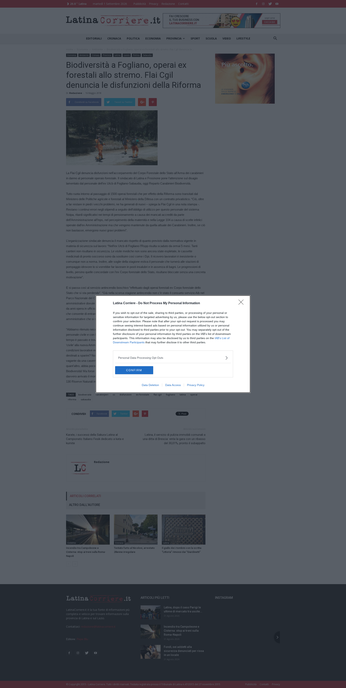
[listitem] (173, 358)
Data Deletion (150, 385)
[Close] (242, 303)
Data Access (173, 385)
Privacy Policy (195, 385)
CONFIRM (134, 370)
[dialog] (173, 344)
